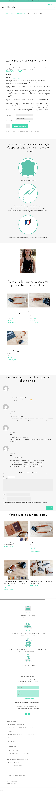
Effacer (31, 121)
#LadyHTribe (11, 741)
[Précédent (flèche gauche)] (0, 790)
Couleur (8, 115)
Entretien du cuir (13, 747)
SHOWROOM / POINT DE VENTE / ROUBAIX (20, 728)
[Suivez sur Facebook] (26, 714)
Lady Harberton (10, 13)
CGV (8, 769)
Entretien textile (13, 750)
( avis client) (16, 78)
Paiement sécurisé (13, 762)
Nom (4, 494)
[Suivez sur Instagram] (29, 714)
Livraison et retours (14, 766)
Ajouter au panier (19, 126)
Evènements (11, 731)
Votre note (5, 476)
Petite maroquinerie (20, 13)
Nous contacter (12, 721)
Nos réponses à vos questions (17, 759)
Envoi (50, 508)
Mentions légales (12, 781)
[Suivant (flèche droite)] (2, 790)
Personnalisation (11, 121)
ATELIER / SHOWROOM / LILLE (16, 724)
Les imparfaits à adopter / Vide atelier (20, 734)
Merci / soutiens (11, 783)
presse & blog (11, 738)
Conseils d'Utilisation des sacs (18, 753)
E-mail (5, 499)
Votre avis (6, 478)
